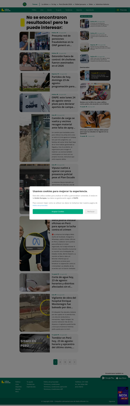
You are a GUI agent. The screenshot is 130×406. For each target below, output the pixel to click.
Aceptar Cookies (58, 211)
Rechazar (91, 211)
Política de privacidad (40, 205)
